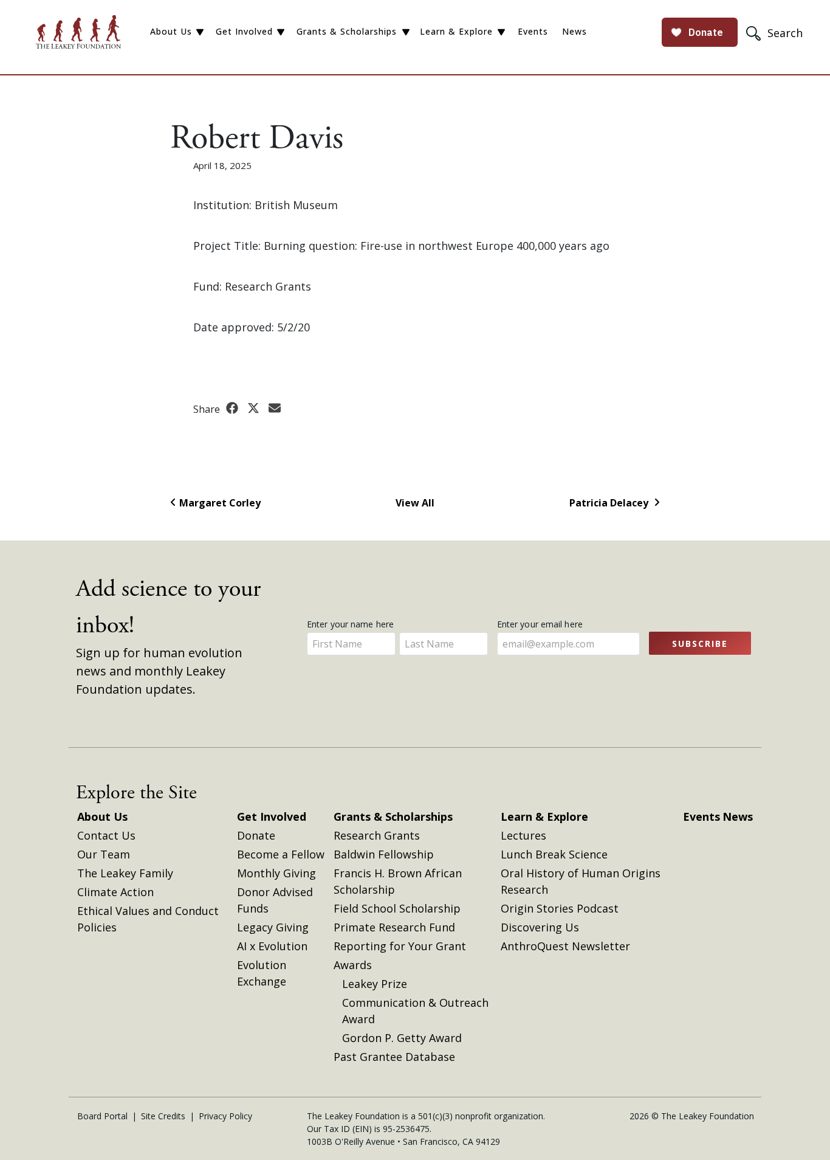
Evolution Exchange (261, 973)
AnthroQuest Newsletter (565, 946)
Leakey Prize (374, 983)
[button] (776, 32)
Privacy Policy (225, 1116)
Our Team (103, 854)
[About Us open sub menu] (200, 32)
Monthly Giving (276, 873)
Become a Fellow (280, 854)
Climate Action (115, 892)
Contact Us (106, 835)
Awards (353, 965)
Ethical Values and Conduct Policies (148, 918)
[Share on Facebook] (233, 408)
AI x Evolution (272, 946)
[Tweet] (254, 408)
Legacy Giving (273, 927)
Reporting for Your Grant (400, 946)
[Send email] (275, 408)
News (574, 31)
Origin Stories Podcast (560, 908)
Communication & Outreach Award (415, 1010)
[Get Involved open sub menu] (280, 32)
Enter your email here (541, 624)
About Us (171, 31)
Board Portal (102, 1116)
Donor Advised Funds (275, 900)
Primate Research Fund (394, 927)
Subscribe (700, 643)
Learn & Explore (456, 31)
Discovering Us (540, 927)
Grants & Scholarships (347, 31)
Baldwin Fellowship (384, 854)
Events (533, 31)
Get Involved (244, 31)
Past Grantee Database (394, 1056)
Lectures (523, 835)
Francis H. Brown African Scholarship (398, 881)
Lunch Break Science (554, 854)
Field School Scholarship (397, 908)
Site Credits (163, 1116)
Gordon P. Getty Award (402, 1038)
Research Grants (377, 835)
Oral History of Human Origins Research (580, 881)
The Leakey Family (125, 873)
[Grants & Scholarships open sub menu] (406, 32)
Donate (256, 835)
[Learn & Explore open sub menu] (501, 32)
